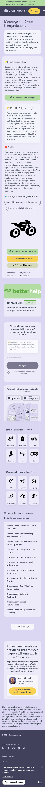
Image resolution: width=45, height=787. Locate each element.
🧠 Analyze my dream (22, 258)
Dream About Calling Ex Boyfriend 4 (17, 595)
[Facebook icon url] (8, 748)
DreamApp (10, 273)
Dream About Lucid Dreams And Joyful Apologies (21, 543)
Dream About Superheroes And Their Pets (21, 527)
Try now (34, 11)
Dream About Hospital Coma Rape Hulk (20, 571)
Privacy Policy (8, 756)
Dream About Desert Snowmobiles (16, 603)
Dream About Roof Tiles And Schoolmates (19, 587)
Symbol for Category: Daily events (21, 202)
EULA (4, 762)
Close (40, 782)
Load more (21, 626)
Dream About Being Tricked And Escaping (21, 611)
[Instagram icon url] (19, 748)
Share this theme (24, 265)
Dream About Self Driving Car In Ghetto (21, 579)
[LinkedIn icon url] (3, 748)
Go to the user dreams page (16, 518)
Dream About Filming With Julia (21, 557)
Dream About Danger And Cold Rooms (21, 551)
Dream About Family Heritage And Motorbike (20, 535)
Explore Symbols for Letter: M (21, 208)
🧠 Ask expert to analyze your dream (22, 691)
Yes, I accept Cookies (13, 782)
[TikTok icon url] (24, 748)
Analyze (22, 365)
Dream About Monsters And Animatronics (19, 564)
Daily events (11, 276)
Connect (30, 4)
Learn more (7, 776)
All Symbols (23, 273)
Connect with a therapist (25, 251)
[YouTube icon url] (13, 748)
